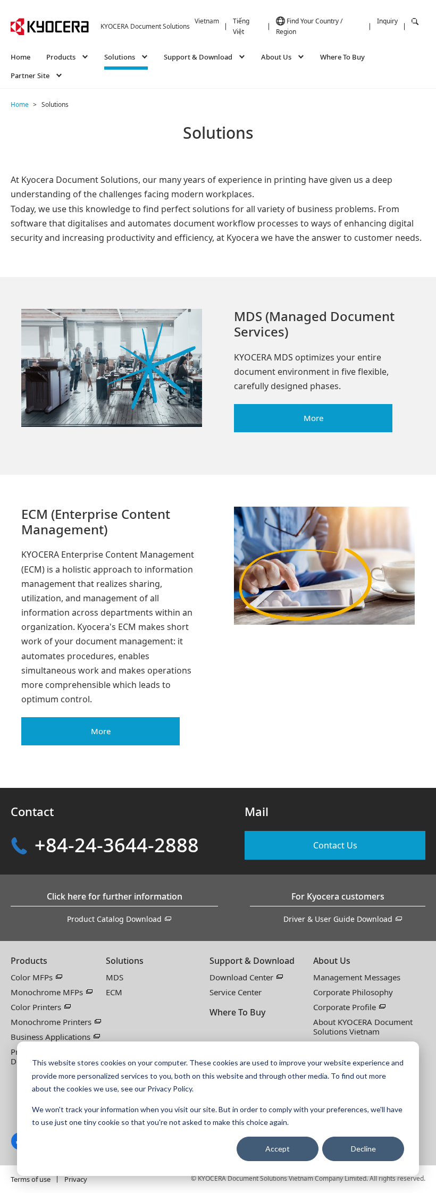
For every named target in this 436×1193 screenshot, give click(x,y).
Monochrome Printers (51, 1021)
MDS (114, 977)
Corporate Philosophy (353, 992)
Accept (277, 1148)
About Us (331, 961)
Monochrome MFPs (47, 992)
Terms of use (31, 1179)
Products (29, 961)
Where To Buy (342, 57)
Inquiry (387, 21)
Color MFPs (32, 977)
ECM (114, 992)
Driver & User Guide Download (337, 919)
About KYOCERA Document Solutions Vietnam (363, 1026)
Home (20, 57)
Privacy (75, 1179)
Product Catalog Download (114, 919)
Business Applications (50, 1036)
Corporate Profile (344, 1007)
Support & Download (252, 961)
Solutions (125, 961)
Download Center (241, 977)
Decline (363, 1148)
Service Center (235, 992)
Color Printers (36, 1007)
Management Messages (356, 977)
